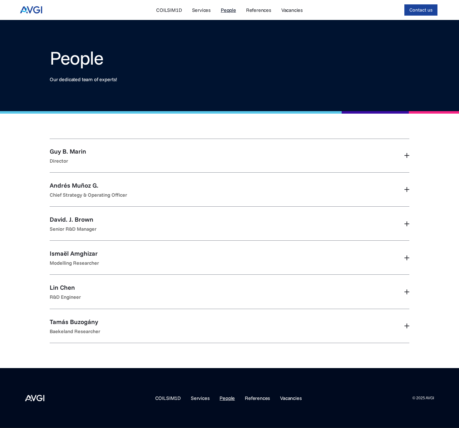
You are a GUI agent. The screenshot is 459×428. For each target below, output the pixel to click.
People (228, 10)
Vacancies (292, 10)
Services (201, 10)
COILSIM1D (169, 10)
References (258, 10)
